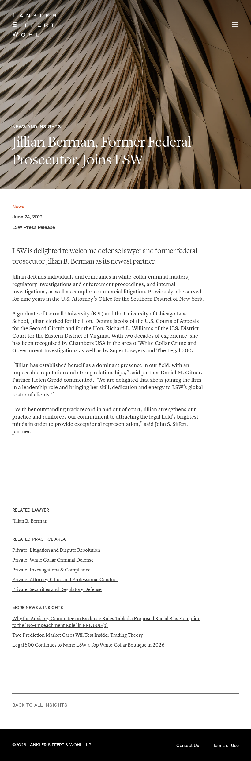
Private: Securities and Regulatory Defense (57, 589)
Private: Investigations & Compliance (51, 569)
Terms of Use (226, 746)
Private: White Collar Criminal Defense (53, 559)
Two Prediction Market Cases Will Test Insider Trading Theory (77, 635)
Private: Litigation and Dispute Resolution (56, 550)
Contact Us (187, 746)
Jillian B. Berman (29, 520)
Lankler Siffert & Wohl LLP (34, 24)
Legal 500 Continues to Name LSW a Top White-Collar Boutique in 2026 (88, 644)
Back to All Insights (39, 705)
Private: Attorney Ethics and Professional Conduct (65, 579)
